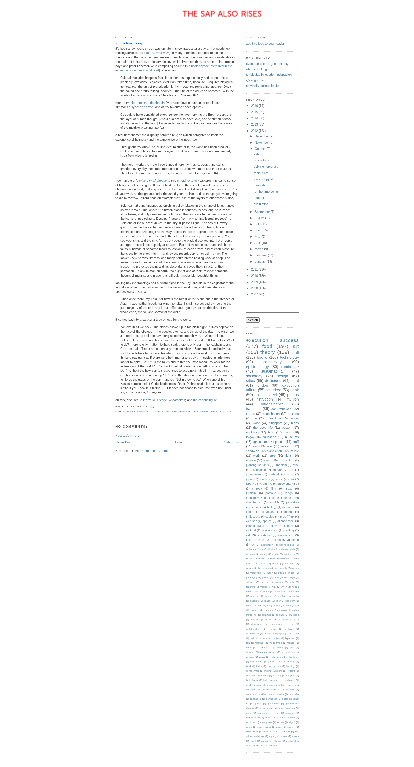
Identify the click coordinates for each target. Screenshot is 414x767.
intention (289, 563)
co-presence (275, 624)
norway (251, 460)
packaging (252, 577)
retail (276, 577)
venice (264, 586)
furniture (251, 493)
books (131, 411)
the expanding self (205, 400)
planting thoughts (257, 465)
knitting (268, 670)
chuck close (271, 619)
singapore (275, 423)
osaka (280, 694)
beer (278, 601)
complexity (145, 411)
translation (274, 451)
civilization (261, 204)
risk (248, 535)
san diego (289, 577)
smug (249, 727)
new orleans (269, 530)
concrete (251, 554)
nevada (250, 694)
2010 (255, 275)
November (262, 142)
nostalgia (252, 432)
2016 (255, 106)
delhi (252, 638)
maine (259, 685)
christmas (255, 619)
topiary (272, 736)
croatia (264, 554)
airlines (267, 483)
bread (287, 432)
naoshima (288, 689)
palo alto (294, 694)
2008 (255, 288)
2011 (255, 269)
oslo (291, 479)
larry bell (263, 675)
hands (262, 657)
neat (295, 381)
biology (272, 507)
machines (289, 680)
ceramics (266, 614)
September (263, 211)
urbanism (281, 465)
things (289, 493)
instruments (256, 661)
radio (249, 713)
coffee (250, 413)
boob (259, 605)
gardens (262, 647)
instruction (264, 399)
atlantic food (285, 521)
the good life (262, 427)
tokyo (250, 437)
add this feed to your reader (265, 43)
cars (270, 610)
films (274, 488)
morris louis (269, 689)
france (291, 642)
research (286, 446)
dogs (284, 497)
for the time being (128, 43)
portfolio (270, 493)
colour (272, 629)
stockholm (264, 535)
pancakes (292, 502)
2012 (255, 131)
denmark (288, 507)
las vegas (267, 511)
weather (251, 521)
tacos (249, 539)
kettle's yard (252, 670)
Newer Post (123, 442)
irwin (290, 474)
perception (272, 699)
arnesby (269, 596)
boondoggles (286, 544)
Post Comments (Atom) (151, 451)
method (251, 530)
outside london (286, 572)
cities (250, 381)
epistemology (182, 411)
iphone (250, 568)
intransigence (272, 404)
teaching (251, 586)
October (261, 148)
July (258, 224)
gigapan (250, 652)
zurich (295, 539)
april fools (255, 596)
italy (274, 525)
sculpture (267, 722)
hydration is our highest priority (267, 64)
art (296, 346)
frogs (249, 647)
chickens (294, 614)
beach (267, 601)
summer (256, 507)
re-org (276, 713)
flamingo (260, 642)
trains (261, 539)
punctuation (265, 708)
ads (267, 591)
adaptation (267, 544)
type (271, 432)
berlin (249, 605)
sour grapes (264, 727)
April (258, 243)
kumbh (288, 525)
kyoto (279, 670)
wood (256, 423)
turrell (253, 741)
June (258, 230)
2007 (255, 294)
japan (249, 479)
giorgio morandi (267, 652)
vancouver (267, 741)
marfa (279, 479)
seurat (280, 722)
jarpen (271, 661)
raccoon (290, 708)
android (294, 591)
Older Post (231, 442)
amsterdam (280, 591)
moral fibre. (256, 572)
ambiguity (252, 497)
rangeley (262, 713)
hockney (294, 657)
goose (284, 652)
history (294, 418)
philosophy (253, 516)
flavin (249, 558)
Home (178, 442)
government (254, 474)
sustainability (221, 411)
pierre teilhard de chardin (148, 102)
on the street (265, 395)
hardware (284, 558)
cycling (283, 633)
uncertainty (278, 539)
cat (262, 549)
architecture (286, 460)
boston (286, 427)
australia (294, 596)
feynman (290, 638)
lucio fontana (270, 680)
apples (267, 521)
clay (296, 619)
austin (281, 596)
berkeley (290, 601)
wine (296, 465)
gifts (292, 647)
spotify (291, 727)
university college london (263, 85)
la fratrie (250, 675)
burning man (292, 605)
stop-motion (285, 535)
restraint (289, 713)
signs (292, 722)
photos (293, 395)
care (273, 455)
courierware (252, 633)
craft (295, 353)
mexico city (281, 568)
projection (273, 703)
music (294, 451)
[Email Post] (152, 406)
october (259, 198)
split (292, 582)
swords (286, 731)
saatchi (279, 717)
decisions (162, 411)
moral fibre (261, 173)
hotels (259, 563)
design (282, 376)
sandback (251, 722)
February (261, 255)
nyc (255, 418)
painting (288, 530)
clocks (271, 549)
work (256, 455)
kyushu (291, 670)
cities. (286, 619)
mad (248, 685)
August (259, 218)
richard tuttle (253, 717)
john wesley (287, 661)
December (262, 136)
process (293, 413)
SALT (258, 591)
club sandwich (287, 549)
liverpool (290, 675)
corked (289, 629)
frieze (289, 488)
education (269, 437)
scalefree (201, 411)
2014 (255, 118)
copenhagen (271, 413)
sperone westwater (272, 582)
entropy (257, 488)
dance (295, 633)
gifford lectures (187, 180)
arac (255, 446)
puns (279, 708)
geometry (278, 647)
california (251, 549)
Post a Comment (127, 435)
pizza (258, 703)
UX (253, 544)
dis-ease (270, 497)
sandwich (252, 451)
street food (252, 731)
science (250, 582)
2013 (255, 124)
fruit (291, 469)
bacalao (254, 601)
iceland (274, 474)
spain (279, 727)
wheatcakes (177, 400)
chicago (280, 614)
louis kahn (252, 680)
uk (292, 516)
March (259, 249)
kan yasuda (274, 666)
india (249, 511)
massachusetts (275, 685)
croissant (269, 633)
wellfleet (257, 745)
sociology (254, 376)
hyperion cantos (142, 107)
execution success (272, 340)
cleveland (256, 624)
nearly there (262, 160)
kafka (259, 666)
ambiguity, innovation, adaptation (269, 74)
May (258, 236)
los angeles (264, 568)
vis (279, 741)
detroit (275, 554)
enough (277, 469)
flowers (260, 558)
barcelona (284, 483)
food (267, 346)
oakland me (265, 694)
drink (294, 390)
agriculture (260, 442)
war (274, 586)
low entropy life (264, 179)
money (295, 568)
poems (279, 442)
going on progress (266, 166)
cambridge (290, 367)
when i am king (256, 69)
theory (267, 352)
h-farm (271, 558)
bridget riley (273, 605)
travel (284, 736)
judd (248, 666)
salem (258, 154)
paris (269, 446)
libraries (264, 479)
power (267, 460)
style (265, 731)
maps (295, 423)
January (261, 261)
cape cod (256, 610)
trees (282, 516)
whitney (270, 745)
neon (270, 572)
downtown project (270, 638)
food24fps (276, 642)
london (262, 385)
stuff (296, 442)
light (288, 455)
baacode (259, 185)
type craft (252, 483)
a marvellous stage (153, 400)
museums (292, 437)
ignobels (273, 563)
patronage (255, 699)
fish (248, 642)
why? (284, 586)
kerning (290, 666)
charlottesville (255, 525)
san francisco (281, 409)
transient (253, 409)
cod (292, 624)
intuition (292, 399)
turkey (295, 736)
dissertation (258, 469)
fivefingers (289, 554)
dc (297, 483)
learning (277, 675)
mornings (287, 511)
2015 (255, 112)
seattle (269, 516)
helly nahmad (277, 657)
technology (289, 357)
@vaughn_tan (255, 80)
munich (274, 502)
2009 (255, 282)
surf (275, 731)
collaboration (253, 629)
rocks (267, 717)
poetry (265, 577)
